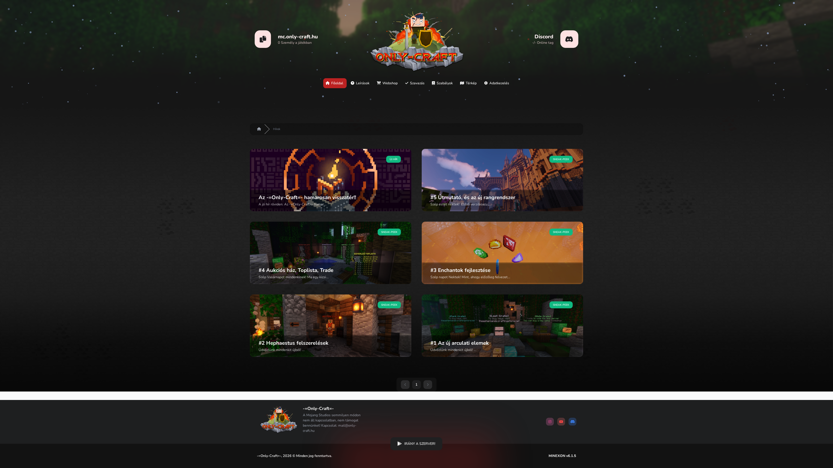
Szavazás (417, 83)
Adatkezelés (499, 83)
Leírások (363, 83)
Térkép (471, 83)
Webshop (390, 83)
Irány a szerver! (419, 443)
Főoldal (337, 83)
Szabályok (445, 83)
